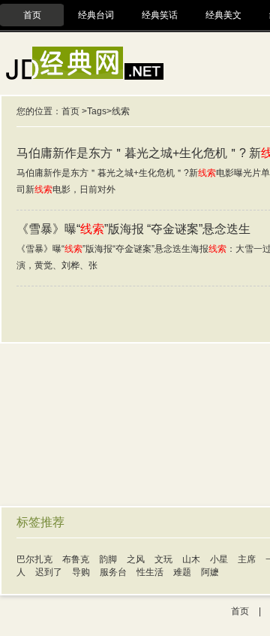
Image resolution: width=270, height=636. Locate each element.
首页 (32, 15)
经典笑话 (160, 15)
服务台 (113, 572)
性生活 (150, 572)
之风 (136, 559)
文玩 (163, 559)
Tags (96, 111)
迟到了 (48, 572)
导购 (81, 572)
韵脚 (108, 559)
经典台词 (96, 15)
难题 (182, 572)
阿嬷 (210, 572)
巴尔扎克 (34, 559)
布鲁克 (75, 559)
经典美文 (224, 15)
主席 (247, 559)
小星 (219, 559)
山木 (191, 559)
